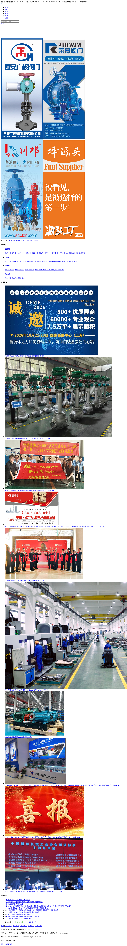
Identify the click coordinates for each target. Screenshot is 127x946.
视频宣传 (23, 926)
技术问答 (7, 265)
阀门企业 (8, 253)
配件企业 (48, 253)
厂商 (6, 18)
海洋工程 (65, 261)
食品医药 (51, 261)
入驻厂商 (38, 926)
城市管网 (30, 261)
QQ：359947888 (6, 944)
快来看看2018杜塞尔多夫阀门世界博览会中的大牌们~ (24, 902)
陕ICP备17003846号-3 (33, 929)
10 (5, 918)
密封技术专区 (39, 270)
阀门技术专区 (9, 270)
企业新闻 (7, 249)
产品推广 (31, 926)
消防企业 (28, 253)
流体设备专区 (49, 270)
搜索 (2, 23)
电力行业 (23, 261)
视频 (6, 13)
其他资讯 (82, 253)
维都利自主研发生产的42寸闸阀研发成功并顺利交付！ (25, 912)
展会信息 (7, 274)
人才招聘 (68, 253)
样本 (6, 11)
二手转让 (62, 253)
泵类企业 (15, 253)
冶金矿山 (45, 261)
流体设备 (41, 253)
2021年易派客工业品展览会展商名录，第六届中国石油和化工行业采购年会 (32, 910)
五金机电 (55, 253)
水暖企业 (35, 253)
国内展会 (15, 278)
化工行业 (8, 261)
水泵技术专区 (19, 270)
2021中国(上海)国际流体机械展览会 (19, 918)
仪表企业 (21, 253)
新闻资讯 (17, 240)
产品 (6, 16)
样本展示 (16, 926)
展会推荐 (8, 278)
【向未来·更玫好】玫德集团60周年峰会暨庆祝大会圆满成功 (27, 908)
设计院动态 (34, 240)
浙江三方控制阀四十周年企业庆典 (18, 914)
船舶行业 (58, 261)
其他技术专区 (59, 270)
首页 (6, 7)
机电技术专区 (29, 270)
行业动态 (25, 240)
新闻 (6, 9)
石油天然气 (15, 261)
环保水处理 (37, 261)
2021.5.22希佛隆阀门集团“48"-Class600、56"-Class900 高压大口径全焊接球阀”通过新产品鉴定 (38, 906)
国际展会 (21, 278)
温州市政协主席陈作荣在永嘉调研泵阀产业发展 (22, 916)
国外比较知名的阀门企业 (14, 904)
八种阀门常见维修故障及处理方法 (18, 900)
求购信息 (75, 253)
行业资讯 (8, 926)
